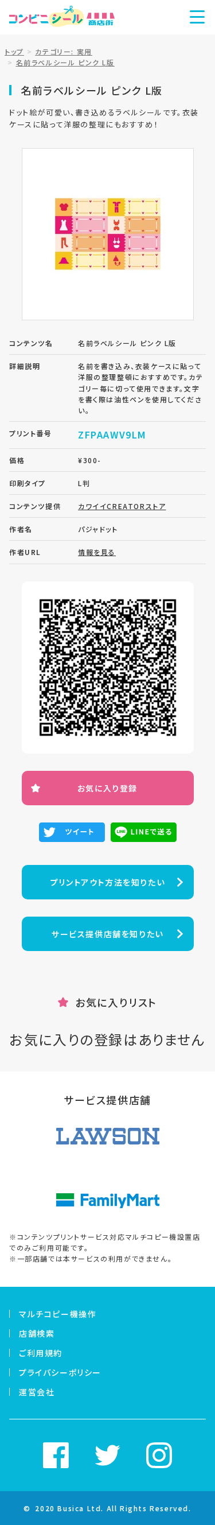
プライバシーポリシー (60, 1372)
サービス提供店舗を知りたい (107, 934)
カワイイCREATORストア (122, 506)
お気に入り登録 (107, 788)
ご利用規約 (40, 1353)
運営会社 (36, 1392)
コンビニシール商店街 (62, 17)
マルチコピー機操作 (57, 1314)
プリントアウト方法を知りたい (107, 882)
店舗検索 (36, 1333)
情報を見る (97, 552)
